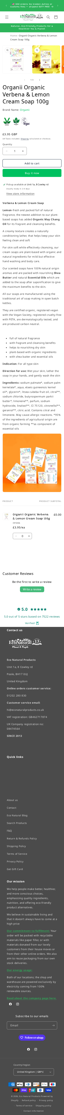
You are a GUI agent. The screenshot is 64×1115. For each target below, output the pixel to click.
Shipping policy (43, 1105)
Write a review (32, 589)
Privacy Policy (15, 861)
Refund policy (29, 1100)
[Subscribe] (53, 1025)
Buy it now (32, 173)
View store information (20, 193)
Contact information (34, 1110)
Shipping (25, 138)
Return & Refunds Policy (22, 838)
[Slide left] (24, 80)
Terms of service (24, 1105)
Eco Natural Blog (17, 815)
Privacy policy (46, 1100)
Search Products (17, 823)
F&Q (9, 830)
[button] (7, 17)
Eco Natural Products (29, 1096)
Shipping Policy (16, 846)
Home (13, 35)
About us (12, 799)
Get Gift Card (15, 869)
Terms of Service (17, 853)
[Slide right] (39, 80)
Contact (11, 807)
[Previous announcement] (6, 5)
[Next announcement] (57, 5)
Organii (25, 109)
